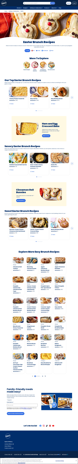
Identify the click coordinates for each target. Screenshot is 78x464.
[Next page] (45, 376)
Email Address (10, 402)
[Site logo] (8, 436)
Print (52, 50)
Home (6, 11)
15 (42, 376)
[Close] (76, 460)
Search (52, 3)
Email (39, 51)
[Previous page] (33, 376)
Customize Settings (60, 460)
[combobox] (37, 3)
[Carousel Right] (72, 97)
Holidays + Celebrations (14, 11)
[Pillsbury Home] (3, 3)
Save (28, 50)
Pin (34, 50)
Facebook (45, 50)
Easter (22, 11)
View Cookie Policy (21, 462)
